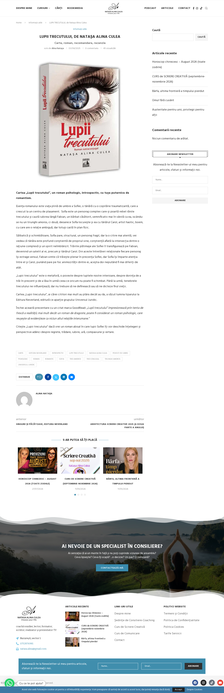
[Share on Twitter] (56, 377)
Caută (156, 30)
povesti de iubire (120, 353)
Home (19, 22)
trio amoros (75, 359)
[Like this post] (40, 377)
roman (36, 359)
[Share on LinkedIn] (64, 377)
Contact (184, 8)
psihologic (23, 359)
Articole (167, 8)
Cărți (58, 8)
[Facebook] (193, 8)
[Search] (206, 8)
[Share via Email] (71, 377)
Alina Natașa (58, 48)
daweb (60, 682)
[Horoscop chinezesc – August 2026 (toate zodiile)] (37, 460)
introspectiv (57, 353)
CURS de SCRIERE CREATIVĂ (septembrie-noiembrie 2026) (95, 628)
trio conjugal (93, 359)
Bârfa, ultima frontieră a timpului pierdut (178, 91)
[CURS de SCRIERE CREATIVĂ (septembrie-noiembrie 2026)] (80, 460)
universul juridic (26, 364)
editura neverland (37, 353)
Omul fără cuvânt (163, 100)
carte (20, 353)
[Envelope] (220, 683)
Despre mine (24, 8)
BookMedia (75, 8)
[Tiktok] (201, 8)
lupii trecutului (76, 353)
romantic (49, 359)
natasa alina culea (98, 353)
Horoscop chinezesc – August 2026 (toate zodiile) (95, 614)
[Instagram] (197, 8)
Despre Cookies (194, 690)
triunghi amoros (112, 359)
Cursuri (42, 8)
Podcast (150, 8)
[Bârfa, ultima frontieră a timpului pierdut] (123, 460)
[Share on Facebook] (48, 377)
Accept (178, 690)
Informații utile (35, 22)
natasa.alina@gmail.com (33, 648)
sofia (61, 359)
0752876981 (26, 643)
